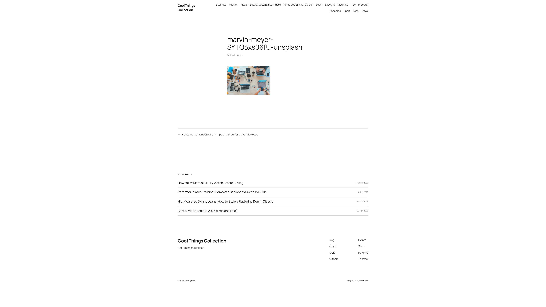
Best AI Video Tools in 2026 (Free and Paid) (207, 211)
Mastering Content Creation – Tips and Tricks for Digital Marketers (220, 134)
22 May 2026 (362, 210)
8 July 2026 (363, 192)
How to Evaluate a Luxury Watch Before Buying (210, 183)
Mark (239, 55)
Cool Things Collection (186, 7)
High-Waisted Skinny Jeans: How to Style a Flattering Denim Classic (225, 201)
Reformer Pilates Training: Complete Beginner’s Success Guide (222, 192)
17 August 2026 (361, 182)
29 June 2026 (362, 201)
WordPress (363, 280)
